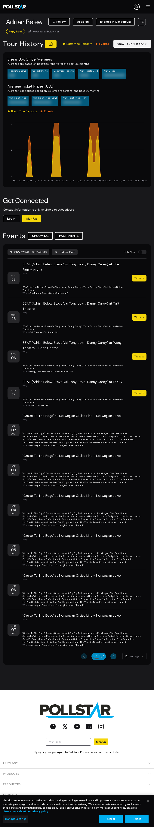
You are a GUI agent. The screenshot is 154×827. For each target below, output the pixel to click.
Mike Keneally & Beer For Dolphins (53, 442)
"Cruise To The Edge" (34, 433)
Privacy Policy (88, 752)
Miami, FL (80, 445)
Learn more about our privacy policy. (26, 811)
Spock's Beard (30, 439)
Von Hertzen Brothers (95, 436)
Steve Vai (103, 287)
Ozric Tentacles (125, 439)
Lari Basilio (28, 442)
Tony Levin (28, 290)
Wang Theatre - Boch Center (45, 371)
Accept (111, 819)
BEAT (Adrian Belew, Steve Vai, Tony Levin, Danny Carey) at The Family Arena (71, 267)
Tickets (139, 278)
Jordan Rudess (46, 436)
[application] (77, 153)
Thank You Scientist (105, 439)
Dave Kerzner (100, 442)
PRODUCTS (11, 774)
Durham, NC (43, 405)
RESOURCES (12, 784)
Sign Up (31, 219)
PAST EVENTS (69, 236)
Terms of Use (111, 752)
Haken (93, 433)
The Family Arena (39, 293)
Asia (86, 433)
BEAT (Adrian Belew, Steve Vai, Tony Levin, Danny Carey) (52, 287)
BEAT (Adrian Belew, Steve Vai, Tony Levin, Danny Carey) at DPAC (72, 382)
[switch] (142, 252)
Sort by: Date (67, 252)
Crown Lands (133, 436)
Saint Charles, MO (58, 293)
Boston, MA (67, 371)
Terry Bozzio (90, 287)
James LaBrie (30, 436)
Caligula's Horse (116, 436)
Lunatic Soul (59, 439)
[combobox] (134, 656)
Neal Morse (76, 436)
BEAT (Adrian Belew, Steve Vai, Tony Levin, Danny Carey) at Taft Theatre (71, 306)
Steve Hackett (61, 433)
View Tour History (130, 44)
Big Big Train (76, 433)
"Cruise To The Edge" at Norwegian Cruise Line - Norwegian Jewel (72, 416)
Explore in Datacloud (115, 22)
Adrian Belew (116, 287)
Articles (83, 22)
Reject (137, 819)
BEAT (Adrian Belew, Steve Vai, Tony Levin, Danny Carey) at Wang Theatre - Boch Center (72, 345)
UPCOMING (40, 236)
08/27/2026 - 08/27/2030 (30, 252)
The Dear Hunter (119, 433)
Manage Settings (15, 819)
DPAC (33, 405)
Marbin (123, 442)
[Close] (148, 801)
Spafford (113, 442)
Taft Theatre (36, 332)
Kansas (49, 433)
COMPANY (10, 763)
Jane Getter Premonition (80, 439)
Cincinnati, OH (50, 332)
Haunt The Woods (82, 442)
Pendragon (103, 433)
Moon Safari (45, 439)
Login (11, 219)
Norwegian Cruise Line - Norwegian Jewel (52, 445)
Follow (61, 22)
